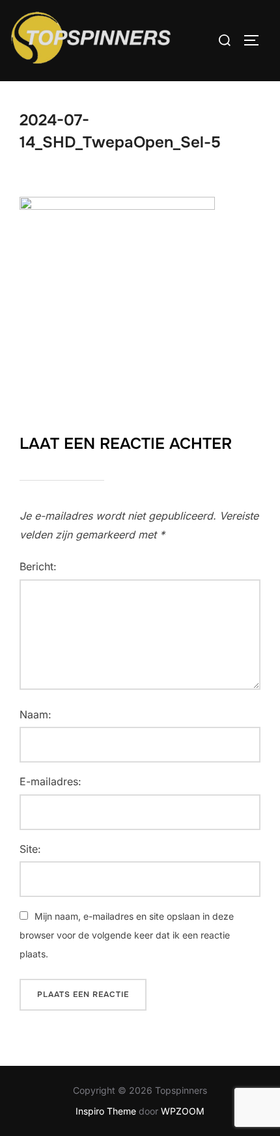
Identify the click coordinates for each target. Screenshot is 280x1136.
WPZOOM (182, 1111)
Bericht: (38, 566)
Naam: (35, 714)
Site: (30, 848)
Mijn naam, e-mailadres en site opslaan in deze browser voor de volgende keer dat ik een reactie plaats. (127, 935)
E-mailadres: (50, 781)
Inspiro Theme (106, 1111)
